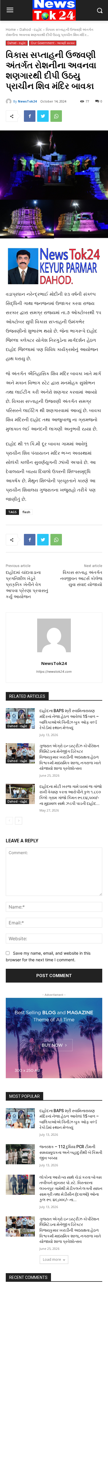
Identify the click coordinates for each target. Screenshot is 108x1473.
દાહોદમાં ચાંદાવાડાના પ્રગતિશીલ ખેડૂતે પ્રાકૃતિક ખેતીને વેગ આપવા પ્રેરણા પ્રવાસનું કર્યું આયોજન (27, 584)
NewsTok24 (27, 101)
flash (26, 512)
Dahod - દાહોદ (31, 29)
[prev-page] (9, 820)
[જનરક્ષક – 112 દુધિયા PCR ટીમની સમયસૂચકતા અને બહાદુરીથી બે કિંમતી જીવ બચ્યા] (20, 1154)
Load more (52, 1259)
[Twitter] (43, 116)
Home (11, 29)
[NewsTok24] (9, 101)
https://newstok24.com (54, 672)
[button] (99, 10)
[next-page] (18, 820)
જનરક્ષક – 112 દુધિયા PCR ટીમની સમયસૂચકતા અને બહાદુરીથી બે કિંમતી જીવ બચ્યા (70, 1152)
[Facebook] (29, 116)
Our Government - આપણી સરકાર (53, 43)
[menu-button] (10, 10)
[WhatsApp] (56, 116)
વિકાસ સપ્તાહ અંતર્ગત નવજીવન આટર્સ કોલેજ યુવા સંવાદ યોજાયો (81, 578)
